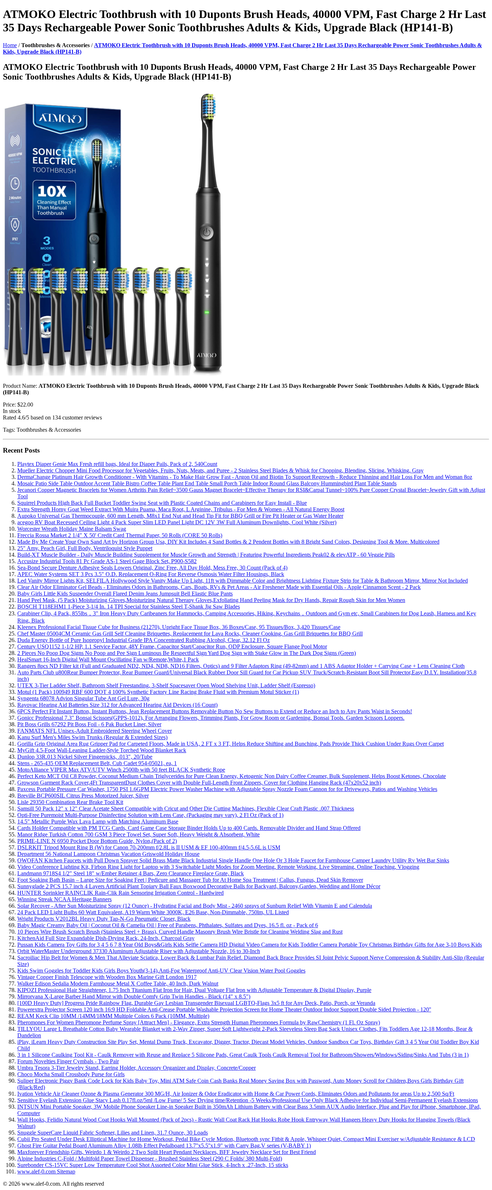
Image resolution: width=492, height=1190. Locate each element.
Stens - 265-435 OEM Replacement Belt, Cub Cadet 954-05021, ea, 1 (97, 763)
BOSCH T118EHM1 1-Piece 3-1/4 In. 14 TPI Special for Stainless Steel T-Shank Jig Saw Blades (128, 606)
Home (10, 45)
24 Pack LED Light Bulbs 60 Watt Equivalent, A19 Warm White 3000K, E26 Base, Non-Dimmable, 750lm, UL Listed (153, 912)
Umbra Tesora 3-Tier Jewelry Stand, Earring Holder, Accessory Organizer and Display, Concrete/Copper (136, 1068)
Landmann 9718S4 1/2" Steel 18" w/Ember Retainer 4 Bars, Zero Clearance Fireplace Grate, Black (130, 873)
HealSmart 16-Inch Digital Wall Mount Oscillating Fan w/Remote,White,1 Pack (108, 659)
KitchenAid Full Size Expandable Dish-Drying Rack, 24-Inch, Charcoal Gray (105, 938)
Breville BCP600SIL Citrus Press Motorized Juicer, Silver (83, 795)
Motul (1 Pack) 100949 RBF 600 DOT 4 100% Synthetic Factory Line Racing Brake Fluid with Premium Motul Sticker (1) (158, 692)
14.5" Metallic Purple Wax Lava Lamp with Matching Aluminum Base (97, 821)
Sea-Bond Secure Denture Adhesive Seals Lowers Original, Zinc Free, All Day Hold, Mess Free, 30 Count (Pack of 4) (152, 568)
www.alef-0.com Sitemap (46, 1171)
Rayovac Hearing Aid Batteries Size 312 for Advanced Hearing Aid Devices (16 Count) (117, 705)
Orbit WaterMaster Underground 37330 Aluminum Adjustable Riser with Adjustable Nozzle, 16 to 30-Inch (138, 951)
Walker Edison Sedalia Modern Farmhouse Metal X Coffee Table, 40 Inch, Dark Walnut (117, 983)
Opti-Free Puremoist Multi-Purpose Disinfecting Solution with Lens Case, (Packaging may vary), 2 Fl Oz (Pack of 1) (150, 815)
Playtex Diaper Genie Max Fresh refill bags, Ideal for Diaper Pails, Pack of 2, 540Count (117, 464)
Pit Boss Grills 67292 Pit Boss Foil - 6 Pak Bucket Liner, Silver (89, 724)
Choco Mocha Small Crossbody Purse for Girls (71, 1074)
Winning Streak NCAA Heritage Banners (64, 899)
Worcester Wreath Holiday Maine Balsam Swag (71, 529)
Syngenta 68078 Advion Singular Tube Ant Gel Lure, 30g (83, 698)
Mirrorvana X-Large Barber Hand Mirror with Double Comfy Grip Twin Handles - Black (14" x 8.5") (133, 996)
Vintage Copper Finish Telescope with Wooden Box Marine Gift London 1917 (107, 977)
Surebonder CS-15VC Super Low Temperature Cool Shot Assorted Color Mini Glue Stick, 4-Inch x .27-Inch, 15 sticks (152, 1165)
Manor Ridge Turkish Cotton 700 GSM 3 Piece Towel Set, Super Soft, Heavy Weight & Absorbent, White (138, 834)
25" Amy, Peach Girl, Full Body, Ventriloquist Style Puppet (84, 548)
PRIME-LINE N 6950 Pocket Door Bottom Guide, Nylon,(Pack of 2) (97, 841)
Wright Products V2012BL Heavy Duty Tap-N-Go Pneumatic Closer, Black (104, 919)
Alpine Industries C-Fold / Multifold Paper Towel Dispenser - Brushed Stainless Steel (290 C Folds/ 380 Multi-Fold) (149, 1158)
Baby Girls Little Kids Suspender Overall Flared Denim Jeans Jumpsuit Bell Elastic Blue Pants (125, 593)
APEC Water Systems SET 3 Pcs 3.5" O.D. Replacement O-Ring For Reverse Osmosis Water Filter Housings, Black (150, 574)
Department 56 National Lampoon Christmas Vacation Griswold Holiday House (108, 854)
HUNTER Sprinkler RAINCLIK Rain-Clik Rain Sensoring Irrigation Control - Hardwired (120, 893)
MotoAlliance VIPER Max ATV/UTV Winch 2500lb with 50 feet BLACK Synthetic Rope (121, 770)
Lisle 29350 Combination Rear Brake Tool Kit (70, 802)
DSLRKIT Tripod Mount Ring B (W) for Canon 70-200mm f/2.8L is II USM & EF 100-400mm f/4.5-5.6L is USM (148, 847)
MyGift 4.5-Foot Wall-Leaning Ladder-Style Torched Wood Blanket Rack (101, 750)
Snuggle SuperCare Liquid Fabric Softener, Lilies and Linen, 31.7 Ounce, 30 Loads (112, 1133)
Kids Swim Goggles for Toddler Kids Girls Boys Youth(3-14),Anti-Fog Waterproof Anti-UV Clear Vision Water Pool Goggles (161, 970)
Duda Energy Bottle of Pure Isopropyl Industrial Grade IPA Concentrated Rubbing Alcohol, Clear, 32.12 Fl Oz (143, 640)
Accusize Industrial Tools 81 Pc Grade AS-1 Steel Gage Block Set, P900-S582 (107, 561)
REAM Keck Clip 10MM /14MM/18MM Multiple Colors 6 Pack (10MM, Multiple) (113, 1016)
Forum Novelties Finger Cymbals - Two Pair (68, 1061)
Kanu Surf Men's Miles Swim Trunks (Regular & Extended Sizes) (92, 737)
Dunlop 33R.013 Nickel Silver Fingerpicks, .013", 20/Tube (84, 757)
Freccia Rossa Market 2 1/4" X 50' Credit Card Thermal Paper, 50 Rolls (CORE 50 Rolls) (119, 535)
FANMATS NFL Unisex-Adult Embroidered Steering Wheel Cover (94, 731)
